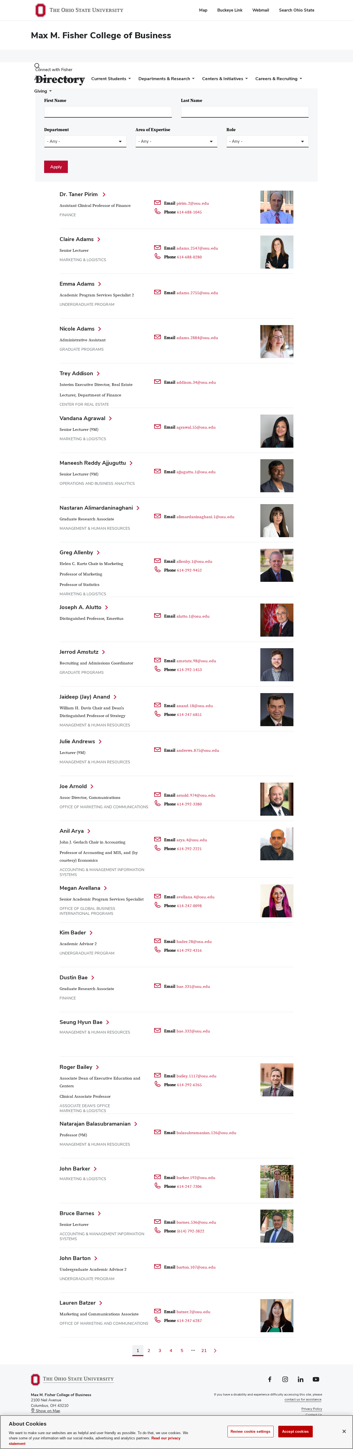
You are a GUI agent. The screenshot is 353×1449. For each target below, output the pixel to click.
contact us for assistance (303, 1399)
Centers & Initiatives (222, 79)
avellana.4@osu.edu (195, 897)
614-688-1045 (189, 212)
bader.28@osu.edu (194, 941)
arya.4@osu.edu (191, 840)
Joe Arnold (73, 786)
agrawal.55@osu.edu (196, 427)
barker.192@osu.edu (195, 1177)
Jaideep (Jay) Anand (85, 696)
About (40, 79)
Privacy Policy (311, 1409)
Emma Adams (77, 283)
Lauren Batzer (78, 1302)
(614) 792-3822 (190, 1231)
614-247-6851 (189, 714)
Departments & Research (164, 79)
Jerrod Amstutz (79, 651)
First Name (55, 100)
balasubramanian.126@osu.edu (206, 1133)
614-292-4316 (189, 950)
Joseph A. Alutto (80, 607)
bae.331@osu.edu (193, 986)
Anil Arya (72, 830)
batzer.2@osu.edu (193, 1312)
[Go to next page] (215, 1350)
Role (231, 130)
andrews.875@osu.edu (197, 750)
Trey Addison (76, 373)
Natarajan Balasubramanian (95, 1123)
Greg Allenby (76, 552)
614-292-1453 (189, 669)
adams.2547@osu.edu (197, 248)
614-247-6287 (189, 1320)
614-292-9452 (189, 570)
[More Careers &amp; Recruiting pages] (300, 80)
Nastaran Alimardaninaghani (96, 507)
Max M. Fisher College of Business (101, 35)
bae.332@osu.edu (193, 1031)
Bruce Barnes (77, 1213)
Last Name (191, 100)
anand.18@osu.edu (194, 706)
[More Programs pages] (81, 80)
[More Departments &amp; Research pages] (192, 80)
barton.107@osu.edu (196, 1267)
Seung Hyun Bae (81, 1022)
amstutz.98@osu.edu (196, 661)
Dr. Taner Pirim (79, 194)
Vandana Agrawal (82, 418)
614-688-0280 (189, 257)
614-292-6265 (189, 1085)
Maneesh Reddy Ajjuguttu (93, 462)
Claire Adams (77, 239)
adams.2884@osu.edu (197, 337)
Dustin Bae (74, 977)
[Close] (344, 1431)
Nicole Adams (77, 328)
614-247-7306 (189, 1186)
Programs (69, 79)
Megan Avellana (80, 887)
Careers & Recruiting (276, 79)
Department (56, 130)
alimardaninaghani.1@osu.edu (205, 517)
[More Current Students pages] (128, 80)
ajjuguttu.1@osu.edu (196, 472)
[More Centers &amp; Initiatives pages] (245, 80)
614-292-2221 (189, 848)
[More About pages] (49, 80)
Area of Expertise (152, 130)
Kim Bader (73, 932)
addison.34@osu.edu (196, 382)
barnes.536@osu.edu (196, 1222)
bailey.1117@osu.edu (196, 1076)
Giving (40, 91)
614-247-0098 (189, 906)
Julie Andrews (77, 741)
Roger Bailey (76, 1066)
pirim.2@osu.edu (192, 203)
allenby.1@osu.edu (194, 561)
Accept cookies (295, 1431)
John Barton (75, 1258)
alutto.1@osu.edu (193, 616)
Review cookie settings (251, 1431)
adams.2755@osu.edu (197, 293)
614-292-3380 (189, 804)
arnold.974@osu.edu (195, 795)
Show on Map (47, 1410)
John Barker (75, 1168)
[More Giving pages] (49, 92)
